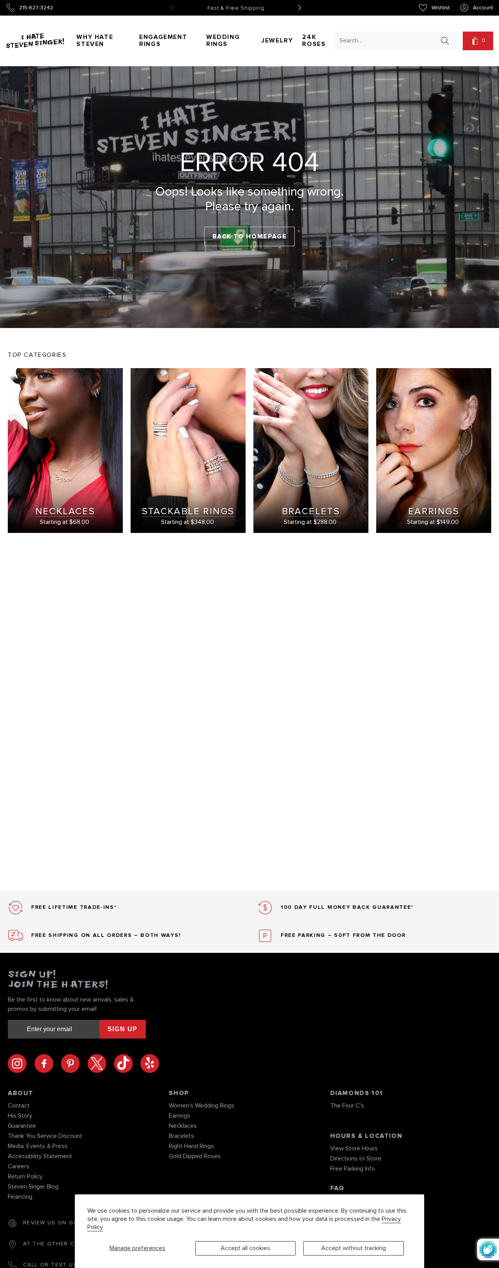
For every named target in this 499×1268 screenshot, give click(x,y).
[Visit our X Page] (100, 1063)
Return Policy (25, 1176)
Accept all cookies (245, 1248)
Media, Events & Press (37, 1146)
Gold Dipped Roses (195, 1156)
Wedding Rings (223, 40)
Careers (18, 1166)
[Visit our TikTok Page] (127, 1063)
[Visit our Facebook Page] (47, 1063)
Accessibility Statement (40, 1156)
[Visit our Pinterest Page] (74, 1063)
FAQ (337, 1188)
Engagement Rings (163, 40)
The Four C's (347, 1105)
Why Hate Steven (94, 40)
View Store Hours (354, 1148)
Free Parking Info (352, 1169)
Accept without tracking (353, 1248)
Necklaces (183, 1126)
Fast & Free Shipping (235, 8)
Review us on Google (59, 1223)
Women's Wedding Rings (201, 1105)
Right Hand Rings (191, 1146)
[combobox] (388, 40)
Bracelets (181, 1136)
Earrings (179, 1116)
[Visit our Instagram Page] (21, 1063)
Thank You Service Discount (45, 1136)
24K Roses (314, 40)
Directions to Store (355, 1158)
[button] (478, 41)
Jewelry (277, 40)
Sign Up (123, 1029)
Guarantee (22, 1126)
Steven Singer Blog (33, 1186)
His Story (20, 1116)
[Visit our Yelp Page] (149, 1063)
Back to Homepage (249, 236)
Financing (20, 1197)
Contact (19, 1105)
